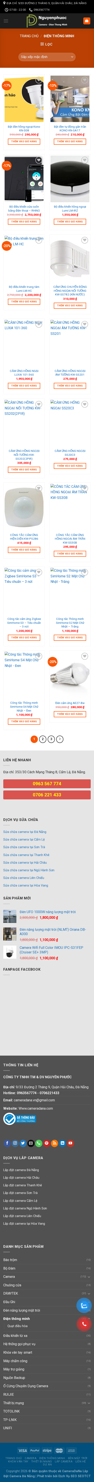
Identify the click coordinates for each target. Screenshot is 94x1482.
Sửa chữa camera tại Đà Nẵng (24, 832)
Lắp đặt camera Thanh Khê (22, 1185)
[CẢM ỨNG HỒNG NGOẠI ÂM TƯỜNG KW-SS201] (69, 343)
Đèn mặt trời (77, 1458)
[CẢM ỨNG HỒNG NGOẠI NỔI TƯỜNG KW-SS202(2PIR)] (24, 423)
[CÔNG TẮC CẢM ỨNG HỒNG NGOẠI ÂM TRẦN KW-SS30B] (69, 507)
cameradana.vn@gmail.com (34, 1100)
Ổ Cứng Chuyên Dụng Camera (25, 1386)
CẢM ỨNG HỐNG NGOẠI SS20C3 (70, 452)
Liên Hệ (80, 1461)
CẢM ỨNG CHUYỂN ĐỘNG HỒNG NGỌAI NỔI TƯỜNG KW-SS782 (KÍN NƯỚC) (70, 290)
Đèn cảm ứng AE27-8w (70, 703)
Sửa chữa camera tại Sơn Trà (24, 847)
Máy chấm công (15, 1361)
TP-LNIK (10, 1420)
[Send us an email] (31, 1143)
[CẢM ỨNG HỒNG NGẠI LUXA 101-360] (24, 343)
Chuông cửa (12, 1285)
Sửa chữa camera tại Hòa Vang (25, 885)
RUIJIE (8, 1394)
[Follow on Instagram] (15, 1143)
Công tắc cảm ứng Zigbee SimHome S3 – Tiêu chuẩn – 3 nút (24, 622)
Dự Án (47, 1464)
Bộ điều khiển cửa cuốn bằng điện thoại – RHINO (24, 208)
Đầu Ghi (9, 1302)
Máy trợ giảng (13, 1369)
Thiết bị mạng (13, 1403)
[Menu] (6, 20)
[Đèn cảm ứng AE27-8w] (69, 675)
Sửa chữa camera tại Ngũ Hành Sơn (28, 870)
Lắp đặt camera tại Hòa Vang (24, 1224)
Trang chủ (29, 36)
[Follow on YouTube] (70, 1143)
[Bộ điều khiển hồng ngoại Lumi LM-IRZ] (69, 179)
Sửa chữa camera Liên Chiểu (23, 878)
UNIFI (7, 1428)
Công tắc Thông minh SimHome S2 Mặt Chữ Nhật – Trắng (70, 622)
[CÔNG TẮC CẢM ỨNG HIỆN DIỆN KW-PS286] (24, 507)
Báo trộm (10, 1260)
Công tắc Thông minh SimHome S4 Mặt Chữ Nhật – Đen (24, 706)
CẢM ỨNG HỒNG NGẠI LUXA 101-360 (24, 372)
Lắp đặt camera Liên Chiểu (22, 1216)
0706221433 (49, 1093)
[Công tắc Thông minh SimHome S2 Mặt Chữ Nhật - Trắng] (69, 591)
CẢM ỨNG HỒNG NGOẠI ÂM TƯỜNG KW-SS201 (70, 372)
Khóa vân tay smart (17, 1352)
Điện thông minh (16, 1319)
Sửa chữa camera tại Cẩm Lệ (24, 839)
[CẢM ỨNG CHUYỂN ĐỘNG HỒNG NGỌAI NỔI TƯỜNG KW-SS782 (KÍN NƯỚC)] (69, 259)
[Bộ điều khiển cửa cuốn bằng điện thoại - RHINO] (24, 179)
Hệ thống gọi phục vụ (19, 1344)
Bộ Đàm (9, 1268)
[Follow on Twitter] (23, 1143)
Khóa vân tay (18, 1461)
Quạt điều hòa (17, 1326)
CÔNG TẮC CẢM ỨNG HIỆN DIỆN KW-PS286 (24, 537)
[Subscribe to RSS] (54, 1143)
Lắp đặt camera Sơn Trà (20, 1193)
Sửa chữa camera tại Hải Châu (25, 863)
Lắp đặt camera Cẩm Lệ (20, 1201)
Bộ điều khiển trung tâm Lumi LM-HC (24, 288)
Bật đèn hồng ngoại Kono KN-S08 (24, 128)
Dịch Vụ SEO (68, 1476)
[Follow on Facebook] (7, 1143)
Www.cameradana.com (36, 1108)
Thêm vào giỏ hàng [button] (24, 141)
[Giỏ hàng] (87, 21)
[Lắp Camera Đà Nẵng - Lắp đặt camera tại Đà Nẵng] (47, 21)
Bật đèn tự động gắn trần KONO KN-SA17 (70, 128)
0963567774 (27, 1093)
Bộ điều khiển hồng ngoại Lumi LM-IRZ (70, 208)
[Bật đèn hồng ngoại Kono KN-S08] (24, 99)
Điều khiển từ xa (15, 1336)
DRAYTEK (10, 1293)
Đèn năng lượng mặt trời (21, 1310)
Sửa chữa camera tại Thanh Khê (26, 855)
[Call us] (38, 1143)
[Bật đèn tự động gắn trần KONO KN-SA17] (69, 99)
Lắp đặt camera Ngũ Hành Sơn (25, 1208)
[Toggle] (89, 1276)
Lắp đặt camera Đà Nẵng (21, 1170)
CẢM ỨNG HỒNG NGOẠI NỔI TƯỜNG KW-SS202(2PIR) (24, 454)
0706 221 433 (47, 794)
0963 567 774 (47, 783)
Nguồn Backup (14, 1378)
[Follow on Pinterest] (46, 1143)
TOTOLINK (11, 1411)
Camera (9, 1277)
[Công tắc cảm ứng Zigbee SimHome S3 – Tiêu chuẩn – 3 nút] (24, 591)
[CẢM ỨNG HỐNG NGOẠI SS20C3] (69, 423)
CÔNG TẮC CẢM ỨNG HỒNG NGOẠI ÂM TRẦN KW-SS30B (70, 538)
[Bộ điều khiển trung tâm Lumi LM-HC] (24, 259)
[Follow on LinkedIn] (62, 1143)
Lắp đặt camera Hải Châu (21, 1178)
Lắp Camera (63, 1461)
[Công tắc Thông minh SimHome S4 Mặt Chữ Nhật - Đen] (24, 675)
